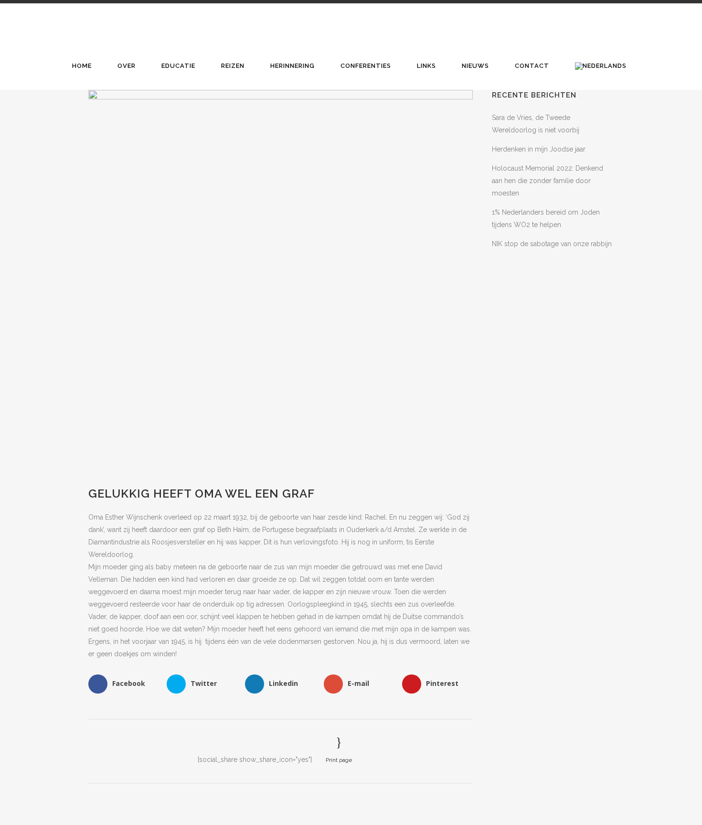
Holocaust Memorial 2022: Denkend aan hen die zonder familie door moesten (547, 180)
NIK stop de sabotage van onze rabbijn (552, 244)
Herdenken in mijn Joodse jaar (538, 149)
